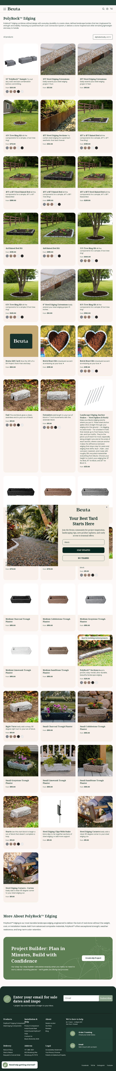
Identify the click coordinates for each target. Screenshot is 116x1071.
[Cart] (111, 9)
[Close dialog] (106, 507)
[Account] (107, 9)
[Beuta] (14, 8)
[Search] (103, 9)
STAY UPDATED (83, 550)
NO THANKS (83, 558)
